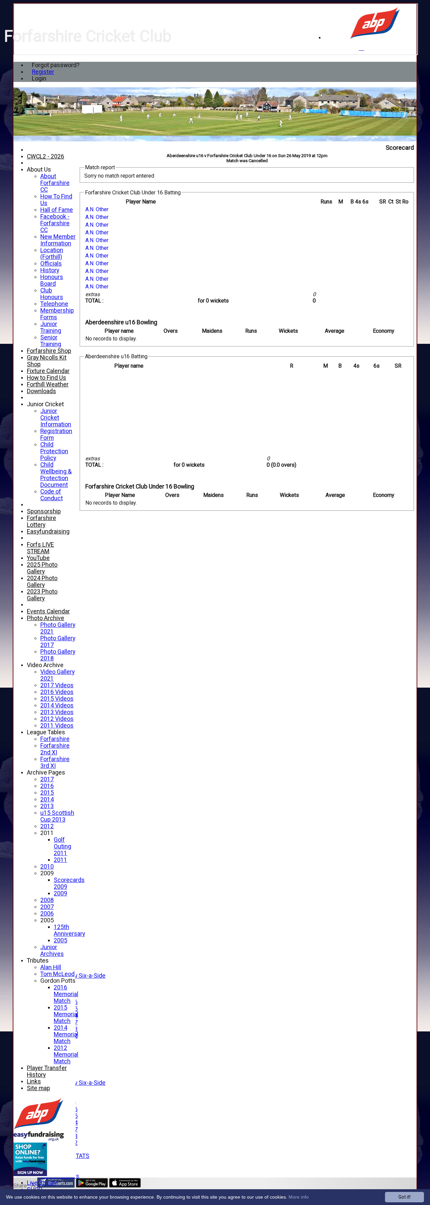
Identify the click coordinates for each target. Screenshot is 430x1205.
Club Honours (51, 293)
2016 (47, 786)
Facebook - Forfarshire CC (55, 223)
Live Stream (42, 1182)
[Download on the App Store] (125, 1186)
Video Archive (45, 665)
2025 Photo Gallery (42, 568)
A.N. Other (97, 209)
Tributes (38, 960)
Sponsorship (44, 511)
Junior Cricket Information (55, 418)
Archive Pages (46, 772)
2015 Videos (57, 698)
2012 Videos (57, 718)
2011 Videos (57, 725)
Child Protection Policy (54, 451)
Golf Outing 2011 (62, 846)
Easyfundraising (48, 531)
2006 (47, 913)
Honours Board (51, 280)
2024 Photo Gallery (42, 581)
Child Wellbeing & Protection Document (56, 474)
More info (299, 1197)
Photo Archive (45, 618)
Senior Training (50, 340)
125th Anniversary (69, 930)
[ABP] (375, 38)
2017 (47, 779)
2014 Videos (57, 705)
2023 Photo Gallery (42, 595)
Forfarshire (55, 739)
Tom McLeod (57, 974)
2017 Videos (57, 685)
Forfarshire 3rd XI (55, 762)
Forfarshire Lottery (41, 521)
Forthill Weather (48, 384)
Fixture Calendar (48, 371)
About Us (39, 169)
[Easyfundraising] (38, 1139)
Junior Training (50, 327)
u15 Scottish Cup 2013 (57, 816)
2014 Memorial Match (66, 1034)
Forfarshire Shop (49, 350)
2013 (47, 806)
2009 (47, 873)
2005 (47, 920)
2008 (47, 900)
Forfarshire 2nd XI (55, 749)
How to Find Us (46, 377)
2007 (47, 906)
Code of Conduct (51, 495)
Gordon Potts (58, 980)
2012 (47, 826)
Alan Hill (50, 967)
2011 (47, 833)
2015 (47, 792)
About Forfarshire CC (55, 183)
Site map (38, 1088)
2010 (47, 866)
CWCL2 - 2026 (45, 156)
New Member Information (58, 240)
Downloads (41, 391)
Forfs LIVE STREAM (40, 548)
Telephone (54, 303)
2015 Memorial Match (66, 1014)
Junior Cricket (45, 404)
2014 (47, 799)
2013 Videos (57, 712)
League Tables (46, 732)
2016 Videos (57, 692)
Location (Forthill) (51, 253)
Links (34, 1081)
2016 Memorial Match (66, 994)
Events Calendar (48, 611)
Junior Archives (52, 950)
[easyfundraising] (30, 1174)
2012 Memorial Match (66, 1055)
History (49, 270)
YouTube (38, 558)
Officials (51, 263)
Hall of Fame (56, 209)
